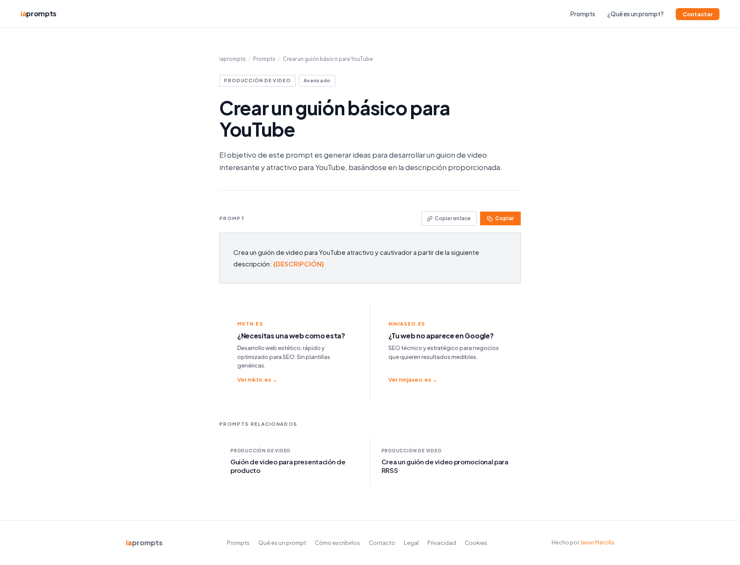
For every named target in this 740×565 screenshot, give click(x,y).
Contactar (698, 14)
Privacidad (441, 542)
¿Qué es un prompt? (635, 14)
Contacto (382, 542)
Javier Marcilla (597, 542)
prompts (39, 13)
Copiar (504, 218)
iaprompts (232, 59)
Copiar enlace (453, 218)
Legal (411, 542)
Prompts (582, 14)
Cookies (476, 542)
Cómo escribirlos (337, 542)
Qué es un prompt (282, 542)
